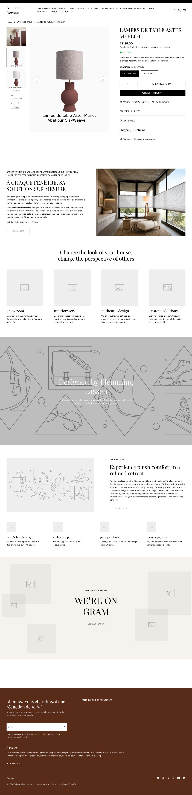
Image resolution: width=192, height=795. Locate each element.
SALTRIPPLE (149, 73)
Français (10, 778)
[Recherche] (174, 10)
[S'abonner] (64, 726)
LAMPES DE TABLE (24, 22)
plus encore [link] (13, 763)
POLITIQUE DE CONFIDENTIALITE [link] (97, 700)
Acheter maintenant (153, 93)
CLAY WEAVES (129, 73)
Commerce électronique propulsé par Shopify (54, 784)
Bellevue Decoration (16, 10)
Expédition (134, 47)
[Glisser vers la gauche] (36, 79)
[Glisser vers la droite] (103, 79)
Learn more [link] (18, 231)
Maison (9, 22)
